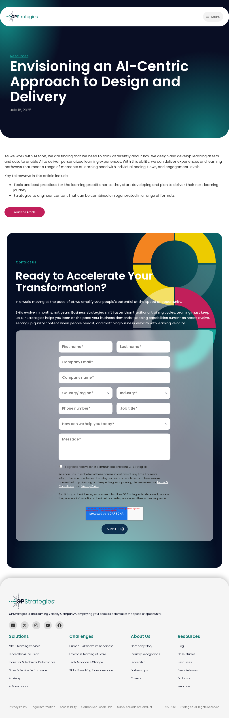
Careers (136, 678)
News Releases (188, 670)
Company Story (141, 646)
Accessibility (68, 707)
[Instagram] (36, 625)
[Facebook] (59, 625)
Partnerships (139, 670)
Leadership (138, 662)
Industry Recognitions (145, 654)
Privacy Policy (90, 486)
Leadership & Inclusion (24, 654)
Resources (19, 56)
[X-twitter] (25, 625)
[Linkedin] (13, 625)
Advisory (15, 678)
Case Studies (186, 654)
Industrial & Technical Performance (32, 662)
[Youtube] (48, 625)
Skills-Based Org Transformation (91, 670)
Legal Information (43, 707)
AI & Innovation (19, 686)
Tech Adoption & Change (86, 662)
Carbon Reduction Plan (96, 707)
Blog (181, 646)
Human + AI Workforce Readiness (91, 646)
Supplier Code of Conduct (134, 707)
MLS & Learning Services (24, 646)
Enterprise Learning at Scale (87, 654)
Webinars (184, 686)
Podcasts (184, 678)
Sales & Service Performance (28, 670)
